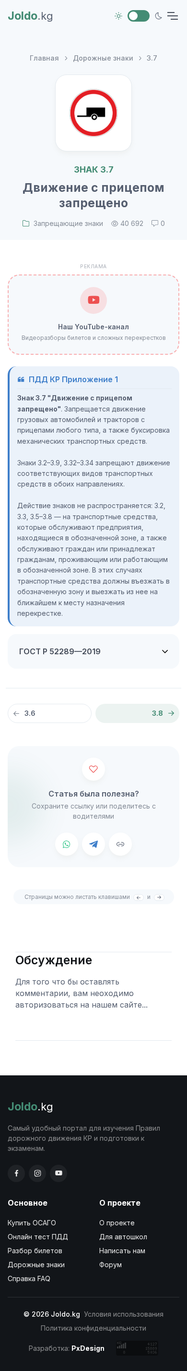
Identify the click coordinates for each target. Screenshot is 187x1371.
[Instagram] (37, 1173)
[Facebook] (16, 1173)
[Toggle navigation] (172, 16)
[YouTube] (58, 1173)
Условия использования (124, 1314)
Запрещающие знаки (68, 223)
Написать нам (122, 1250)
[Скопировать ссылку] (120, 844)
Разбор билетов (35, 1250)
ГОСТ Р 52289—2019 (60, 651)
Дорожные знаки (103, 58)
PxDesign (88, 1348)
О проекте (117, 1223)
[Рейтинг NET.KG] (137, 1348)
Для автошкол (123, 1237)
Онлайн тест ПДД (38, 1237)
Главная (44, 58)
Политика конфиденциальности (93, 1328)
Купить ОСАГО (32, 1223)
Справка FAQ (29, 1278)
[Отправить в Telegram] (93, 844)
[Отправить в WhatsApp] (66, 844)
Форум (110, 1264)
